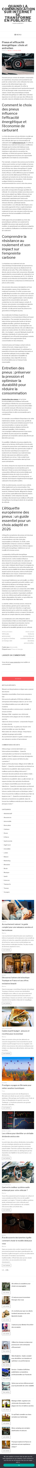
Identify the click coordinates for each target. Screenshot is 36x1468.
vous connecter (15, 662)
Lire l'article (6, 950)
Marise (9, 50)
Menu (19, 35)
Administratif (8, 813)
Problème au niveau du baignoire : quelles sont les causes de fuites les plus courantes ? (17, 758)
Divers (6, 833)
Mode (6, 868)
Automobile (13, 647)
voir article (6, 1292)
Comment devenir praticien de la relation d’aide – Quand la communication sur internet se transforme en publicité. (17, 776)
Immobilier (7, 849)
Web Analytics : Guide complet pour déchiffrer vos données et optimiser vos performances (22, 1358)
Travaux (6, 888)
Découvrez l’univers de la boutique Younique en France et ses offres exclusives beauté (15, 981)
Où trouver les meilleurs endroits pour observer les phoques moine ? (17, 801)
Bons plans (7, 825)
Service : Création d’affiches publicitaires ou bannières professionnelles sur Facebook (21, 1372)
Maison (6, 857)
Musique (6, 872)
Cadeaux (6, 829)
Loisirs (6, 853)
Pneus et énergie (17, 649)
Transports (7, 884)
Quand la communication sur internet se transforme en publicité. (18, 13)
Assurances (7, 817)
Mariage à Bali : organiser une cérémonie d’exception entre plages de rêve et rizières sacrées (16, 716)
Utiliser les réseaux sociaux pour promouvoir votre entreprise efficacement (22, 1344)
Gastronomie (8, 841)
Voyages (7, 892)
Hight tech (7, 845)
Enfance (6, 837)
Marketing (7, 861)
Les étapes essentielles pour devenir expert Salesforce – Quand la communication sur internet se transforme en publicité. (18, 786)
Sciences (7, 880)
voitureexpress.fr (19, 143)
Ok (19, 1465)
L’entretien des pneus (10, 399)
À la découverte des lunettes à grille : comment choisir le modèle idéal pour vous (17, 1241)
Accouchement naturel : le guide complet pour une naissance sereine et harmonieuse (17, 927)
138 (6, 1270)
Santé (5, 876)
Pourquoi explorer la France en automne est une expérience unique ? (21, 1444)
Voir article (6, 1351)
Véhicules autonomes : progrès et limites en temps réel (8, 636)
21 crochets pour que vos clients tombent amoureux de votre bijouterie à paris (22, 1313)
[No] (34, 1461)
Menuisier (7, 864)
